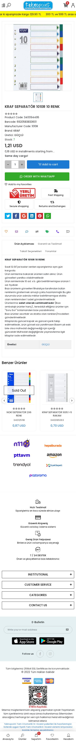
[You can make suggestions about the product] (69, 231)
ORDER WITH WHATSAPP (39, 176)
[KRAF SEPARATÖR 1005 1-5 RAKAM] (19, 388)
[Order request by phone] (58, 231)
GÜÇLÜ (46, 344)
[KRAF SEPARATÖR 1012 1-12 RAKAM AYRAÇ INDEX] (57, 388)
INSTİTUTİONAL (38, 574)
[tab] (24, 244)
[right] (72, 400)
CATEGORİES (38, 595)
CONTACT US (38, 605)
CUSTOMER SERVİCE (38, 585)
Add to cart (50, 164)
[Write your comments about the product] (28, 231)
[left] (4, 400)
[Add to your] (38, 231)
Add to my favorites (20, 184)
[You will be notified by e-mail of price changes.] (48, 231)
